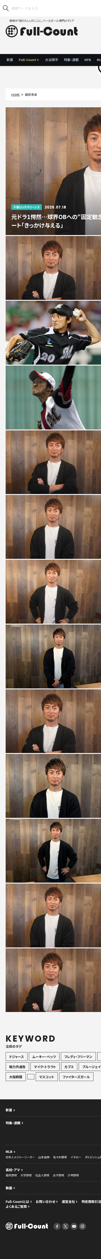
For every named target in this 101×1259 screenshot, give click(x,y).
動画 (9, 1188)
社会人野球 (42, 1175)
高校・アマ (13, 1169)
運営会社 (68, 1201)
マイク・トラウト (45, 1066)
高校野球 (11, 1175)
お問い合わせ (45, 1201)
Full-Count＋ (29, 59)
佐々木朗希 (60, 1157)
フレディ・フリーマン (78, 1056)
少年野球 (73, 1175)
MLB (9, 1151)
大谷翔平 (51, 59)
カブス (69, 1066)
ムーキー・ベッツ (44, 1056)
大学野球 (26, 1175)
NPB (87, 59)
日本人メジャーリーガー (20, 1157)
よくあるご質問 (16, 1206)
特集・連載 (71, 59)
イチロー (75, 1157)
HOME (15, 94)
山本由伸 (44, 1157)
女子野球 (58, 1175)
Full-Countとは (17, 1201)
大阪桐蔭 (15, 1076)
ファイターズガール (76, 1076)
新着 (10, 59)
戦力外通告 (17, 1066)
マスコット (46, 1076)
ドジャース (16, 1056)
